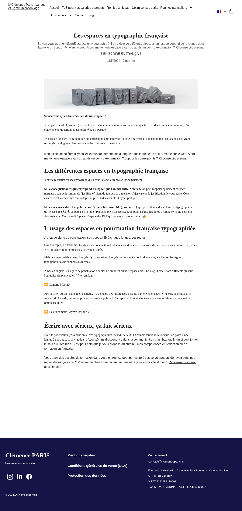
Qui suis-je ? (58, 15)
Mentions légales (81, 455)
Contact (80, 15)
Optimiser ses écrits (145, 7)
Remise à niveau (118, 7)
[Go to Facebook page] (29, 477)
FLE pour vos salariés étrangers (83, 7)
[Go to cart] (231, 11)
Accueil (55, 7)
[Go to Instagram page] (10, 477)
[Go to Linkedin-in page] (20, 477)
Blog (91, 15)
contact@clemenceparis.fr (165, 461)
